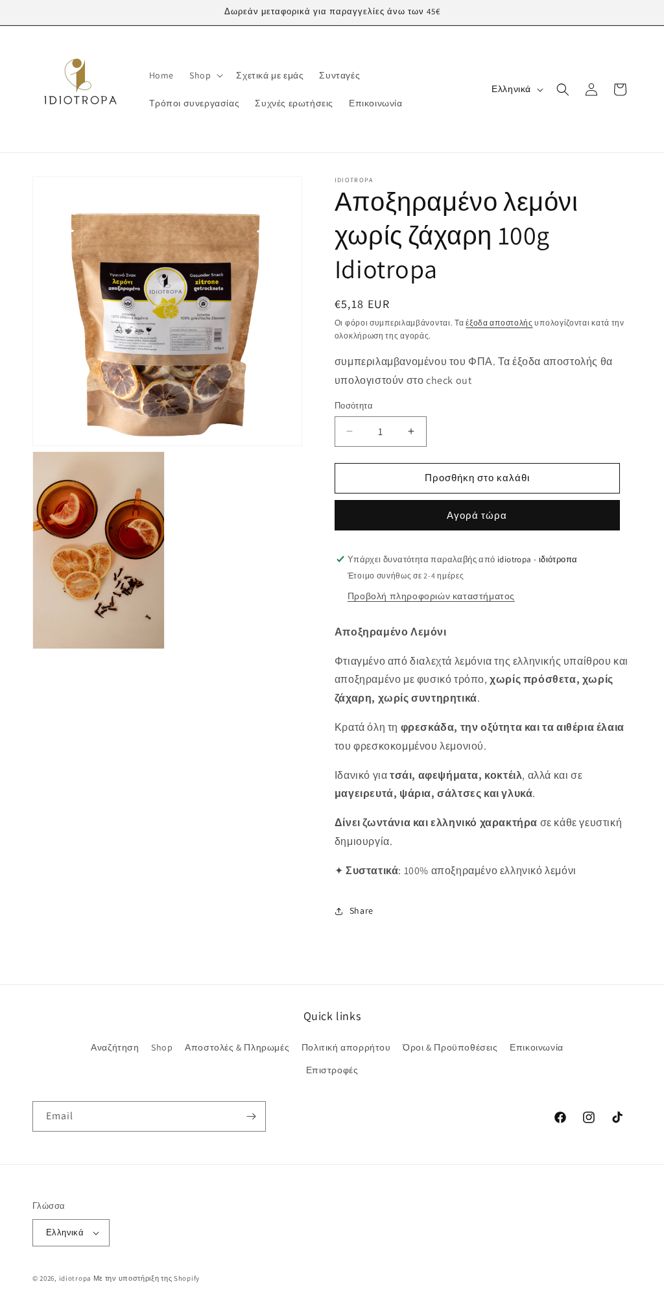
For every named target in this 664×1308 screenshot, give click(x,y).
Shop (161, 1047)
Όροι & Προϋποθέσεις (450, 1047)
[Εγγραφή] (251, 1116)
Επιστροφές (332, 1070)
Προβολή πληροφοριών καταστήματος (431, 596)
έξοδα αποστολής (499, 322)
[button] (205, 75)
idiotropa (75, 1278)
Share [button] (362, 910)
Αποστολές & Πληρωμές (237, 1047)
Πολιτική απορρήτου (346, 1047)
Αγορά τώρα (477, 515)
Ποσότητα (354, 405)
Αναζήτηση (115, 1047)
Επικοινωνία (536, 1047)
